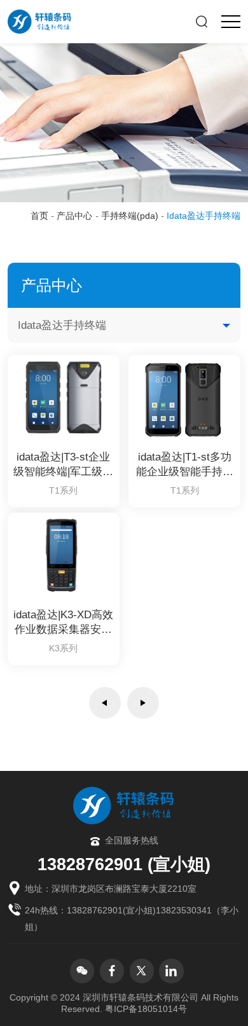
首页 (39, 216)
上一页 (105, 703)
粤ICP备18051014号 (146, 1009)
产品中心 (74, 216)
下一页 (143, 703)
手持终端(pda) (129, 216)
